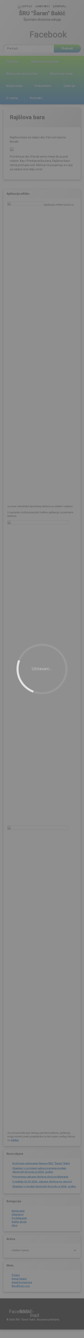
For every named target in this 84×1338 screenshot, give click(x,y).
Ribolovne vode (61, 74)
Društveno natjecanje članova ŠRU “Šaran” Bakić (41, 1163)
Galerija (69, 86)
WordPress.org (21, 1286)
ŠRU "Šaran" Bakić (25, 1319)
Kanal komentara (22, 1282)
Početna (12, 62)
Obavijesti (17, 1214)
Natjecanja (14, 86)
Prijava (16, 1275)
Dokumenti (43, 86)
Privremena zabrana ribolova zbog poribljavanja (40, 1176)
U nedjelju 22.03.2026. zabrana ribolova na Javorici (42, 1181)
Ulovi (14, 1225)
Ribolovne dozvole (45, 62)
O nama (12, 98)
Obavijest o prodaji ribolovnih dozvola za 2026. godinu (44, 1186)
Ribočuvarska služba (22, 74)
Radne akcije (19, 1221)
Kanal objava (19, 1278)
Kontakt (36, 98)
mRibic (15, 1140)
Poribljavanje (19, 1218)
